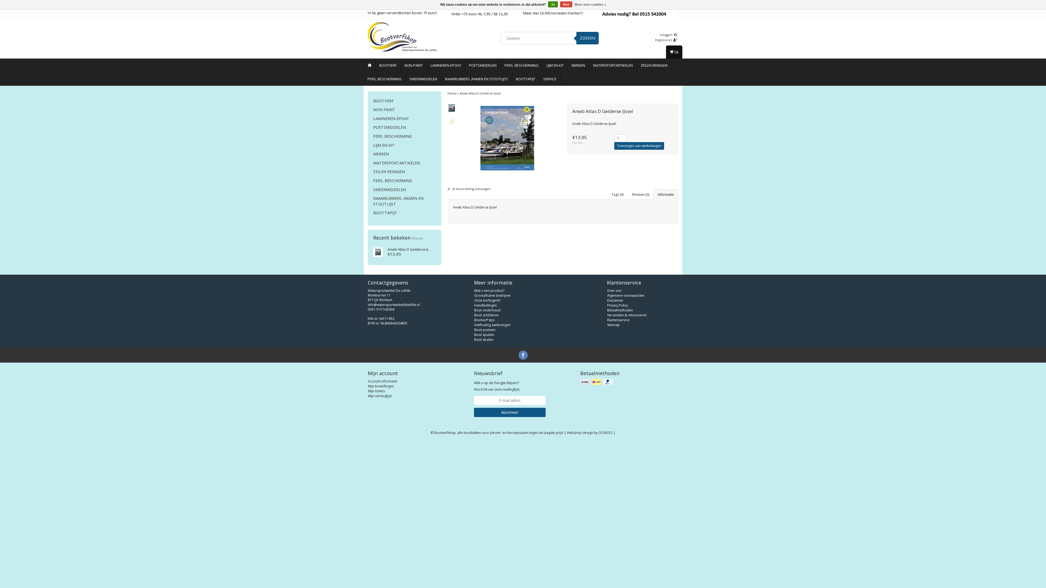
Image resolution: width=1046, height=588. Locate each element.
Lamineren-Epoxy (446, 65)
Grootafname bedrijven (492, 295)
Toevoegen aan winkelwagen (639, 145)
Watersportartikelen (613, 65)
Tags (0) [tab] (618, 194)
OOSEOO (605, 432)
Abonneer (509, 412)
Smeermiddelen (423, 78)
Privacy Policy (617, 305)
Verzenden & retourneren (627, 315)
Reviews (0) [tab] (640, 194)
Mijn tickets (376, 391)
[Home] (369, 65)
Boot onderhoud (487, 310)
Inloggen (666, 35)
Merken (578, 65)
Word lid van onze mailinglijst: (497, 386)
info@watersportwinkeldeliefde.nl (394, 304)
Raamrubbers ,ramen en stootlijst (476, 78)
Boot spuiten (484, 334)
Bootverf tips (484, 320)
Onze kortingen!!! (487, 300)
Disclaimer (615, 300)
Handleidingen (485, 305)
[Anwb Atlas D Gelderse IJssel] (378, 251)
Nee (566, 5)
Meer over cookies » (590, 5)
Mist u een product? (489, 290)
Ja (553, 5)
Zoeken (587, 38)
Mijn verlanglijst (380, 396)
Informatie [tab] (666, 194)
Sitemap (613, 325)
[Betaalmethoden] (597, 382)
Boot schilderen (486, 315)
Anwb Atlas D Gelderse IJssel (411, 249)
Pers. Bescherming (521, 65)
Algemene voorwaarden (625, 295)
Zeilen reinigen (654, 65)
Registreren (664, 40)
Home (452, 93)
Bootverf (388, 65)
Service (550, 78)
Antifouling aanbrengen (492, 325)
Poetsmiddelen (483, 65)
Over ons (614, 290)
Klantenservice (618, 320)
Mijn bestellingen (381, 386)
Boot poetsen (484, 329)
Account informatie (382, 381)
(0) (676, 52)
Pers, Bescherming (384, 78)
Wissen (417, 238)
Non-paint (414, 65)
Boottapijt (525, 78)
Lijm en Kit (555, 65)
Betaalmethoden (620, 310)
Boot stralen (483, 339)
